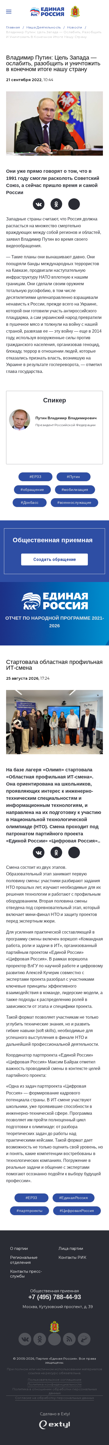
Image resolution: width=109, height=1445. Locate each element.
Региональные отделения (24, 1260)
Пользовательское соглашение (54, 1380)
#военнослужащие (74, 502)
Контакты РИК (72, 1257)
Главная (13, 27)
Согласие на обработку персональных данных (54, 1398)
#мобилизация (75, 489)
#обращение (32, 489)
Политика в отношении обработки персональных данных (54, 1391)
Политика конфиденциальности (54, 1384)
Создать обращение (54, 559)
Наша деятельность (43, 27)
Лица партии (70, 1248)
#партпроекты (29, 1211)
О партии (19, 1248)
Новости (74, 27)
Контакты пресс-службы (26, 1274)
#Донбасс (29, 502)
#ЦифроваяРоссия (77, 1211)
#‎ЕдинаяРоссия (73, 1198)
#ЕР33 (35, 477)
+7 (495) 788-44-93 (54, 1296)
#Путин (73, 477)
